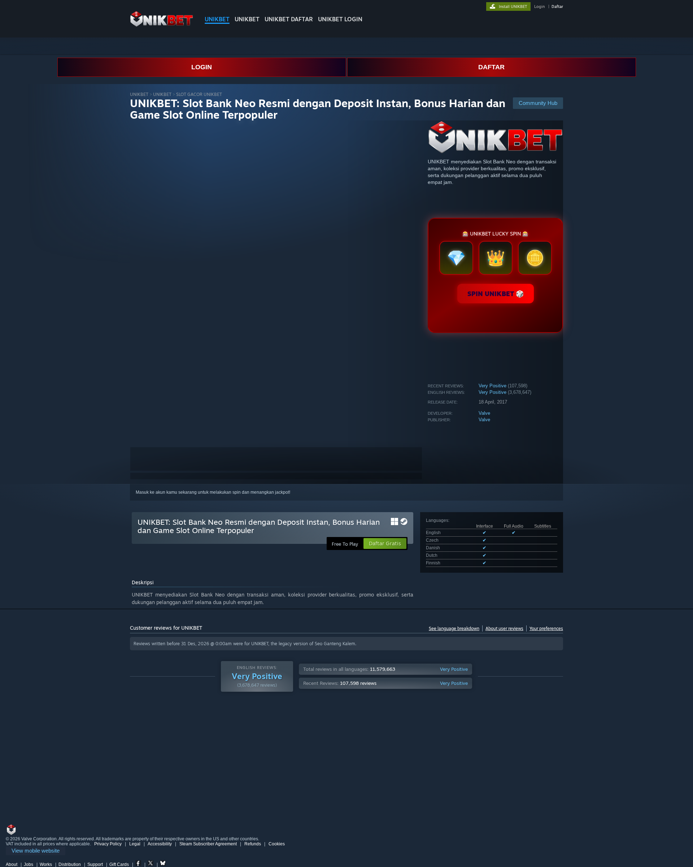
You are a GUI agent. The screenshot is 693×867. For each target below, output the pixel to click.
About (11, 864)
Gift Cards (119, 864)
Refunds (252, 843)
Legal (134, 843)
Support (95, 864)
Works (46, 864)
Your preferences (546, 628)
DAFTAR (491, 67)
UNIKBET (217, 19)
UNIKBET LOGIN (340, 19)
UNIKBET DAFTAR (289, 19)
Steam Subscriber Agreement (208, 843)
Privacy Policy (108, 843)
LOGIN (201, 67)
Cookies (277, 843)
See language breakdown (454, 628)
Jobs (28, 864)
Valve (484, 413)
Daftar (557, 6)
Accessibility (160, 843)
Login (539, 6)
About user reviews (504, 628)
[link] (35, 850)
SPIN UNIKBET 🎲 (495, 294)
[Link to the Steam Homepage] (161, 25)
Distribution (69, 864)
